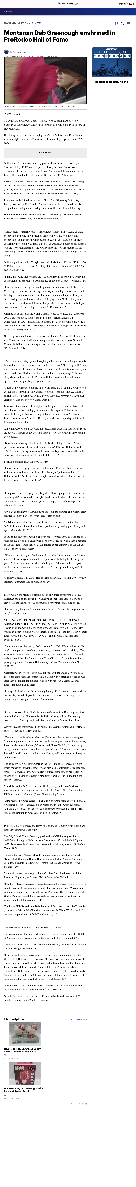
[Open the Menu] (4, 4)
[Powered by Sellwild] (83, 1104)
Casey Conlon (19, 52)
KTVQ (38, 23)
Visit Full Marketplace (78, 1019)
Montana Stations (17, 23)
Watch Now (126, 4)
